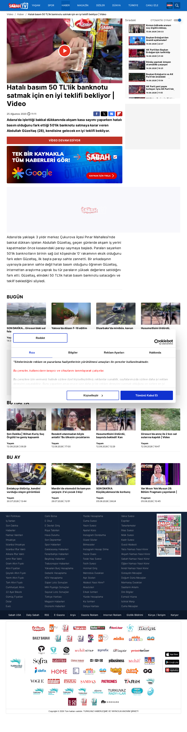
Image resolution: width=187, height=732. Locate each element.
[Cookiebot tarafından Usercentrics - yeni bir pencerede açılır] (157, 342)
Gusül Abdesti (129, 544)
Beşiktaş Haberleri (55, 558)
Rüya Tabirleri (52, 530)
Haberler (10, 530)
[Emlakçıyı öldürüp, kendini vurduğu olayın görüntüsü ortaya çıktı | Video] (26, 474)
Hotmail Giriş (90, 568)
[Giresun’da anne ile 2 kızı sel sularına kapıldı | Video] (160, 419)
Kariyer (175, 614)
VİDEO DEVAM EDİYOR (64, 140)
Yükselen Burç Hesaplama (59, 568)
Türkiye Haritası (53, 596)
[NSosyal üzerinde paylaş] (111, 113)
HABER (66, 5)
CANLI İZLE (152, 5)
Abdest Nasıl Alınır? (93, 582)
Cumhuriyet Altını (15, 587)
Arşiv (73, 614)
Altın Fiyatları (13, 568)
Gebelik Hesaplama (55, 572)
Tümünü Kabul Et (147, 395)
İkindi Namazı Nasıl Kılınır (134, 568)
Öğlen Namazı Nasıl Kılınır (135, 563)
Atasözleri (88, 587)
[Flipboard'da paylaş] (119, 113)
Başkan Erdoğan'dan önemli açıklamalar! (157, 38)
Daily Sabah (32, 614)
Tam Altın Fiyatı (14, 582)
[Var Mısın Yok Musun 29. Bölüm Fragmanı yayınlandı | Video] (160, 474)
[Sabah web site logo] (170, 5)
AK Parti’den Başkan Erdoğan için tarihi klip (158, 51)
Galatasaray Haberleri (56, 549)
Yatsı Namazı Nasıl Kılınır (134, 549)
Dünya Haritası (91, 606)
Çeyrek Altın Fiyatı (16, 572)
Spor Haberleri (53, 544)
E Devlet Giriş (52, 525)
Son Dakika (12, 525)
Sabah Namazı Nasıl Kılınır (135, 558)
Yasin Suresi (89, 525)
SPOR (51, 5)
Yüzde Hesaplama (93, 516)
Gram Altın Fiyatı (15, 563)
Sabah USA (14, 614)
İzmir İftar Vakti (14, 558)
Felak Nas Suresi (92, 558)
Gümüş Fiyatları (14, 596)
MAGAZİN (82, 5)
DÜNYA (116, 5)
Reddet (40, 337)
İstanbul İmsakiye (15, 544)
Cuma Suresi (90, 520)
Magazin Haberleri (55, 601)
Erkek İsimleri (90, 591)
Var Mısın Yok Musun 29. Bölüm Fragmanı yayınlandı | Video (159, 490)
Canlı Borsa (51, 516)
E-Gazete (59, 614)
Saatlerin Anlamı (130, 587)
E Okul (48, 520)
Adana (12, 120)
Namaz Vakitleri (14, 535)
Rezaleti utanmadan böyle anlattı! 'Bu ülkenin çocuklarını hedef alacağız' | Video (70, 435)
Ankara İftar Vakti (15, 554)
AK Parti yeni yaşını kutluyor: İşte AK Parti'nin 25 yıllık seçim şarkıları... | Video (160, 88)
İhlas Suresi (127, 530)
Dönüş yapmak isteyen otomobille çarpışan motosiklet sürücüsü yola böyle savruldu (159, 63)
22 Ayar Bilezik (14, 591)
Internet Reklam (112, 614)
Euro (8, 606)
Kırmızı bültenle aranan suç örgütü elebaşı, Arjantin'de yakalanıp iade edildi (160, 27)
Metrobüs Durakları (93, 572)
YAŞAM (36, 5)
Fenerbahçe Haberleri (56, 554)
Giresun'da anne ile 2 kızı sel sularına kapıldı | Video (159, 435)
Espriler (125, 520)
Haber (20, 14)
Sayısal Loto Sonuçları (57, 591)
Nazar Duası (89, 554)
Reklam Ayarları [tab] (114, 352)
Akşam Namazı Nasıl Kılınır (135, 554)
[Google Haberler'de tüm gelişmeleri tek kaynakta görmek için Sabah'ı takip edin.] (64, 166)
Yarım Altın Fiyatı (15, 577)
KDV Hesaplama (53, 577)
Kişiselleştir (90, 395)
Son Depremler (53, 539)
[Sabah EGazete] (169, 561)
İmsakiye (11, 539)
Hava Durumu (52, 535)
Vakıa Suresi (127, 516)
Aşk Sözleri (89, 577)
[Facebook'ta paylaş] (96, 113)
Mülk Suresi (127, 535)
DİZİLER (100, 5)
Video (10, 14)
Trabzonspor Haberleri (57, 563)
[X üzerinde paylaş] (104, 113)
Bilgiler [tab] (73, 352)
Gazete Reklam (89, 614)
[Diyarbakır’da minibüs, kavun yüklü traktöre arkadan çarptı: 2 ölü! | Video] (116, 314)
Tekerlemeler (128, 525)
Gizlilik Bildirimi (135, 614)
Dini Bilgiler (127, 591)
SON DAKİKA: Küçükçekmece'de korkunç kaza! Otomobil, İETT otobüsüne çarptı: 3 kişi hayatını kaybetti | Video (113, 490)
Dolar (9, 601)
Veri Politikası (13, 516)
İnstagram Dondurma (94, 535)
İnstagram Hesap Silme (96, 549)
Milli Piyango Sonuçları (57, 587)
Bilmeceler (89, 544)
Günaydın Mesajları (131, 572)
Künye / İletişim (156, 614)
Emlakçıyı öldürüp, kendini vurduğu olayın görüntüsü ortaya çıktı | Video (24, 490)
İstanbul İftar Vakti (15, 549)
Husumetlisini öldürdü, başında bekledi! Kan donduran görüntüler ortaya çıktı (114, 435)
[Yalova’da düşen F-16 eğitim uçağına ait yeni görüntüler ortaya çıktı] (71, 314)
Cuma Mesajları (129, 606)
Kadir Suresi (127, 539)
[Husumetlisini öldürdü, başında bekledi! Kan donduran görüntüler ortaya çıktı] (160, 314)
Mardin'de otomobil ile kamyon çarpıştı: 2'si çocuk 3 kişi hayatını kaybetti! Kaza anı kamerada (71, 490)
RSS (47, 614)
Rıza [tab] (32, 352)
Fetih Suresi (89, 563)
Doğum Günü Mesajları (133, 577)
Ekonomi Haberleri (55, 606)
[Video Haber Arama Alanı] (177, 5)
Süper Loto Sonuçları (56, 582)
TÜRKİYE (133, 5)
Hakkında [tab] (155, 352)
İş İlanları (10, 520)
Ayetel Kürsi (89, 530)
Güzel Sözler (90, 539)
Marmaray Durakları (131, 582)
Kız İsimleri (89, 601)
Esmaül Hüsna (129, 596)
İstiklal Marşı (128, 601)
